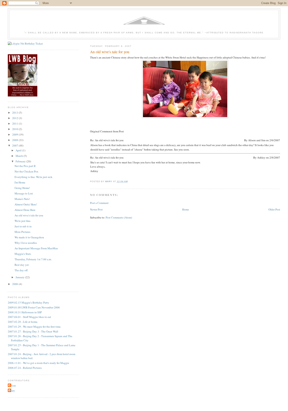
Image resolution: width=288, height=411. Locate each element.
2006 (15, 284)
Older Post (274, 209)
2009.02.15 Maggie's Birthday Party (28, 302)
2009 (15, 134)
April (19, 150)
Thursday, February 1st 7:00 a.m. (33, 259)
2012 (15, 118)
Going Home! (22, 188)
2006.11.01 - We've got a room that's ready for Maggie (38, 363)
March (20, 156)
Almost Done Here (25, 210)
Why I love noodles (26, 243)
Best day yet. (22, 265)
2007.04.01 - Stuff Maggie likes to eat (29, 317)
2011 (15, 123)
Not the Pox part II (25, 166)
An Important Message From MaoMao (36, 248)
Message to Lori (24, 193)
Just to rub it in (23, 226)
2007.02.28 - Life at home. (23, 322)
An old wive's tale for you (29, 215)
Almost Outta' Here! (26, 204)
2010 (15, 129)
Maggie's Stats (23, 254)
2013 (15, 112)
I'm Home (20, 182)
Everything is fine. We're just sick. (34, 177)
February (21, 161)
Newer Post (96, 209)
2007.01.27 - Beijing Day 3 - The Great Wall (33, 331)
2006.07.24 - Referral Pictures (25, 368)
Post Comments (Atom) (119, 217)
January (20, 277)
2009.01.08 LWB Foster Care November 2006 (34, 307)
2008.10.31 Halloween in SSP (25, 312)
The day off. (21, 270)
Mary (12, 390)
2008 (15, 140)
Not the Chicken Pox (26, 171)
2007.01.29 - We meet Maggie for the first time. (34, 326)
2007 (15, 145)
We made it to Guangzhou (29, 237)
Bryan (12, 385)
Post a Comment (99, 203)
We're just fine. (23, 221)
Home (185, 209)
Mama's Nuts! (22, 199)
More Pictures (22, 232)
